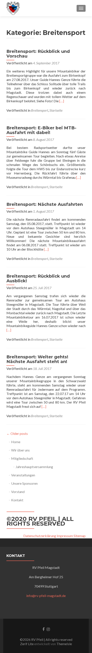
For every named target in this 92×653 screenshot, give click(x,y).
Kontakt (17, 500)
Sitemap (80, 536)
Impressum (65, 536)
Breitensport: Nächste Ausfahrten (44, 204)
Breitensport (39, 110)
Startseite (55, 110)
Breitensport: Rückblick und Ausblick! (38, 278)
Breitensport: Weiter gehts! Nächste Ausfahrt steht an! (37, 359)
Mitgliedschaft (22, 458)
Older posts (17, 433)
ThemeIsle (64, 644)
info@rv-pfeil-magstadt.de (46, 596)
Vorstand (18, 492)
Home (15, 442)
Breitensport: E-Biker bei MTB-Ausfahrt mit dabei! (41, 130)
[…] (61, 101)
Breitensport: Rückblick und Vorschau (38, 54)
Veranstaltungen (23, 475)
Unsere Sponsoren (24, 483)
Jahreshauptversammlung (34, 467)
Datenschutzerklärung (39, 536)
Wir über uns (20, 450)
